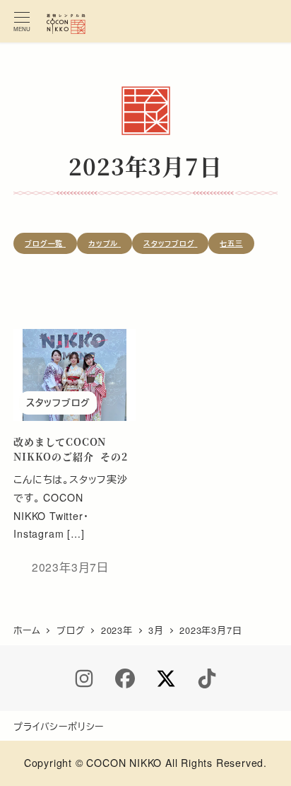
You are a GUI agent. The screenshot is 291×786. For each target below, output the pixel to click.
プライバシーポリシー (58, 726)
